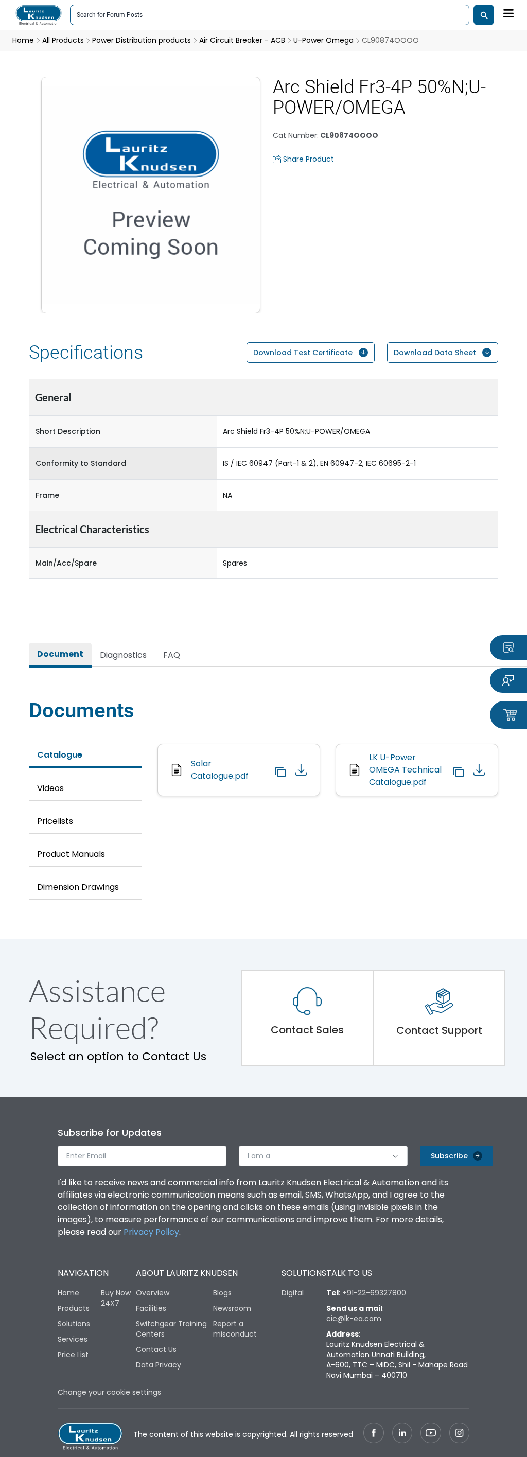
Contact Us (156, 1349)
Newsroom (232, 1308)
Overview (152, 1293)
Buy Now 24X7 (116, 1298)
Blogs (222, 1293)
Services (72, 1339)
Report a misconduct (235, 1329)
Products (74, 1308)
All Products (63, 40)
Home (68, 1293)
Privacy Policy (151, 1232)
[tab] (60, 655)
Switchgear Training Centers (171, 1329)
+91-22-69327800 (374, 1293)
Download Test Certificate (303, 352)
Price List (73, 1354)
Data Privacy (158, 1365)
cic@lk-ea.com (353, 1318)
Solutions (74, 1324)
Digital (293, 1293)
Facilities (151, 1308)
